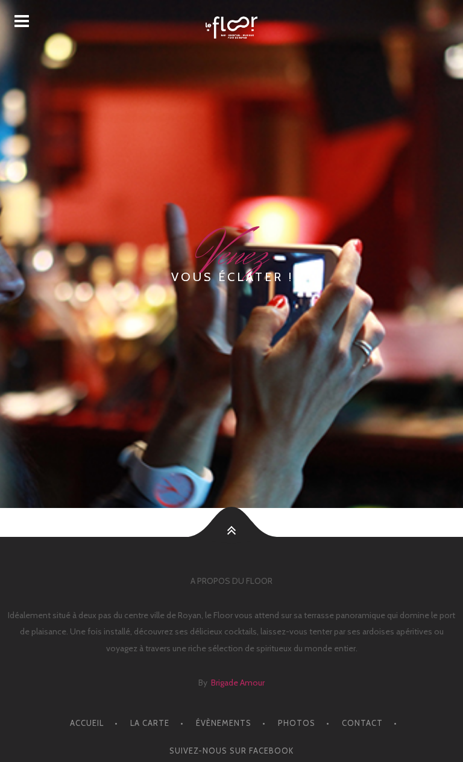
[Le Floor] (231, 27)
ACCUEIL (87, 723)
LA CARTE (149, 723)
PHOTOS (296, 723)
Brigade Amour (238, 682)
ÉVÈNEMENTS (223, 723)
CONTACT (362, 723)
